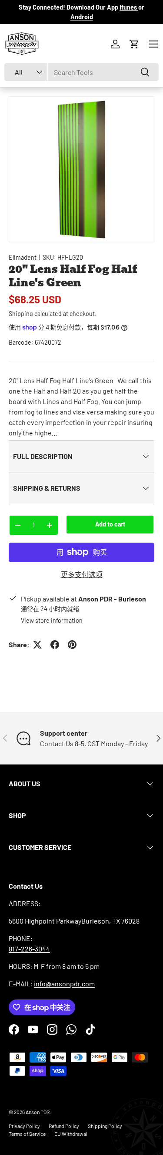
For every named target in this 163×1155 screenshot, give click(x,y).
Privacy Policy (24, 1126)
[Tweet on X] (37, 644)
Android (81, 16)
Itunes (129, 7)
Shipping (21, 313)
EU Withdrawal (70, 1134)
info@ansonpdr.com (64, 983)
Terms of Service (27, 1134)
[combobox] (81, 72)
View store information (52, 620)
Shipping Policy (105, 1126)
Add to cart (110, 524)
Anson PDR (38, 1112)
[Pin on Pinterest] (72, 644)
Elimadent (23, 257)
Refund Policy (64, 1126)
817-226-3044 (29, 948)
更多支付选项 (82, 574)
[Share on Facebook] (54, 644)
